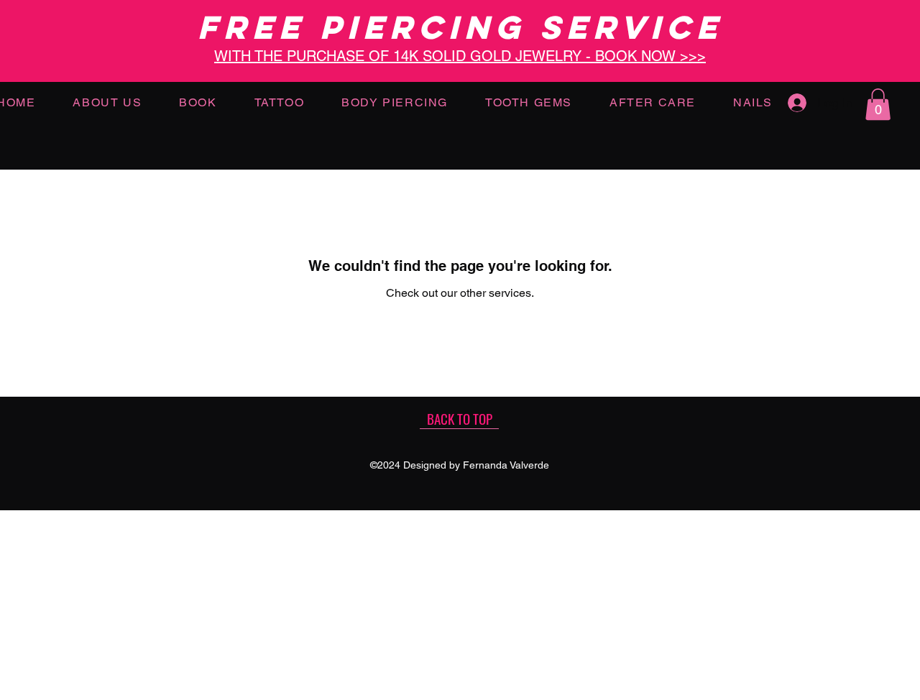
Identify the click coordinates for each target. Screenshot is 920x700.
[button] (878, 104)
